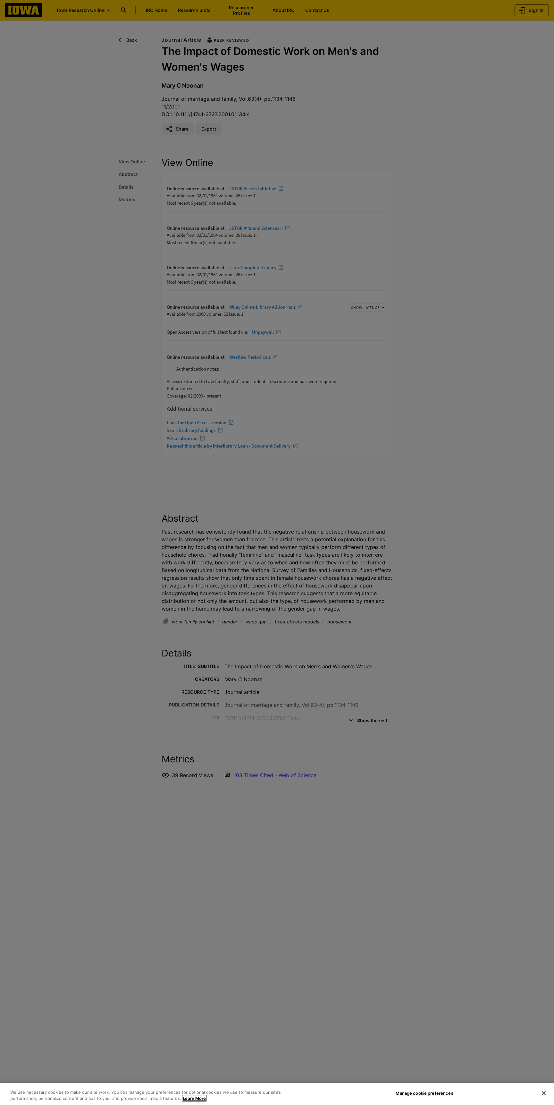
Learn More (194, 1098)
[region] (277, 1094)
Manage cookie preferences (424, 1093)
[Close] (544, 1093)
